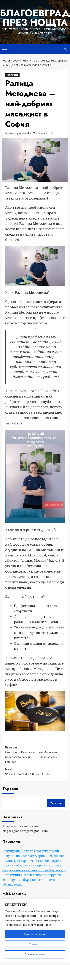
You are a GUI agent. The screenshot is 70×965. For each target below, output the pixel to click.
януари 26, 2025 (45, 133)
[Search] (65, 49)
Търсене (10, 788)
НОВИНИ (12, 75)
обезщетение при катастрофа (38, 865)
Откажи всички (35, 954)
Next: (27, 771)
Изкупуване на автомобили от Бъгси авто (34, 870)
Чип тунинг (11, 875)
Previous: (31, 754)
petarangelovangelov (20, 133)
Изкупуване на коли (17, 851)
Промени (35, 944)
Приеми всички (35, 934)
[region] (35, 930)
